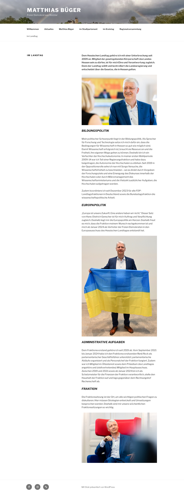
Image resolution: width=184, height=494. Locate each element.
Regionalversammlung (130, 29)
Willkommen (33, 29)
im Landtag (32, 36)
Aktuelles (48, 29)
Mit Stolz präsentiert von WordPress (98, 487)
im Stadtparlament (88, 29)
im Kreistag (108, 29)
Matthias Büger (54, 10)
